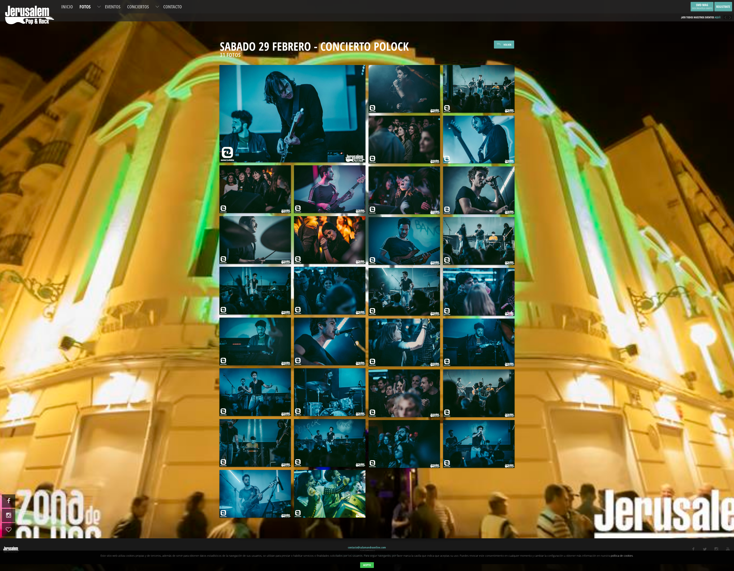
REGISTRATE (723, 7)
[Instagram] (716, 549)
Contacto (172, 6)
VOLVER (507, 44)
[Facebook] (693, 549)
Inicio (67, 6)
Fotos (85, 6)
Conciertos (138, 6)
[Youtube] (727, 549)
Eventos (112, 6)
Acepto (367, 565)
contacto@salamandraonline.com (367, 547)
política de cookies (622, 555)
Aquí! (715, 14)
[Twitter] (705, 549)
